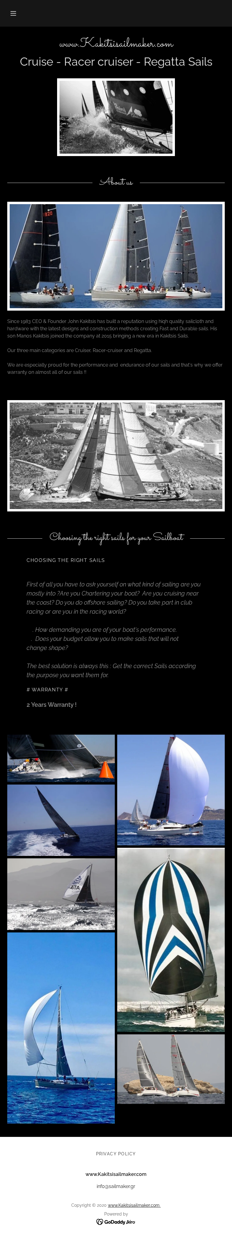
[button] (13, 13)
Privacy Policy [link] (116, 1153)
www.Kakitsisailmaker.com (134, 1205)
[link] (116, 45)
